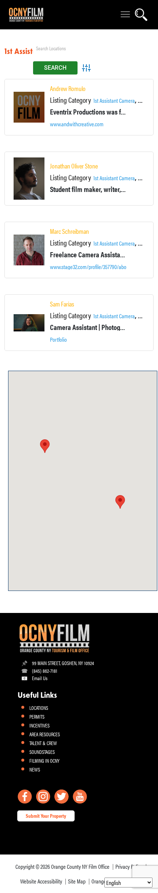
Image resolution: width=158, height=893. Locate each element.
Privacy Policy (129, 866)
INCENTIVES (39, 725)
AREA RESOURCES (44, 734)
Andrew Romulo (68, 88)
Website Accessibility (41, 881)
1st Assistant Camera (114, 101)
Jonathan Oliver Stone (74, 166)
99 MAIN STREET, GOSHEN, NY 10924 (63, 663)
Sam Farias (62, 304)
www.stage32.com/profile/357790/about (90, 267)
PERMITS (36, 716)
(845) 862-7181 (44, 670)
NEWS (34, 769)
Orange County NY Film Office (80, 866)
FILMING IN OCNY (44, 760)
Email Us (39, 678)
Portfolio (58, 339)
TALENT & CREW (43, 743)
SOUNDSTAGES (42, 751)
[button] (120, 502)
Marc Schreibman (69, 231)
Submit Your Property (46, 815)
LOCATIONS (38, 707)
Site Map (77, 881)
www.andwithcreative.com (77, 124)
